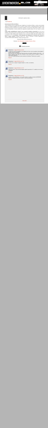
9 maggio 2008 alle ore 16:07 (19, 67)
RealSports (9, 21)
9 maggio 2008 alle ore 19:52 (19, 75)
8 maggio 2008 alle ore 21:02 (19, 61)
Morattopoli (22, 41)
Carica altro (24, 100)
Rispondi (10, 57)
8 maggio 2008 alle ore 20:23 (19, 49)
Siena (34, 41)
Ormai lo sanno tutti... (24, 18)
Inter (18, 41)
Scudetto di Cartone (29, 41)
